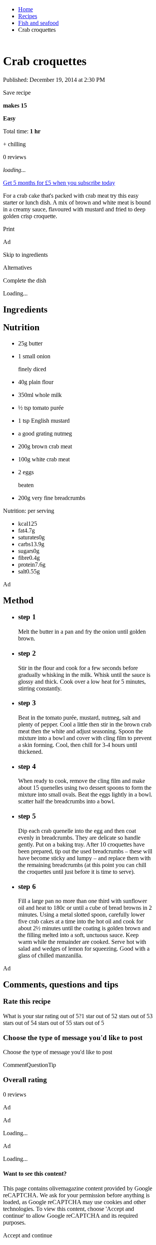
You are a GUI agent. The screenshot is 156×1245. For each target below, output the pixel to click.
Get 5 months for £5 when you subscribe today (59, 183)
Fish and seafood (38, 23)
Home (25, 9)
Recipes (27, 16)
